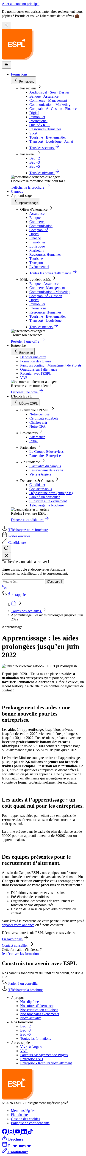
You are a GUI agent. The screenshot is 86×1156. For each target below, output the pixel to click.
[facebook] (5, 1133)
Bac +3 (34, 162)
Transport (36, 263)
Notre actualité (30, 1018)
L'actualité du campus (45, 466)
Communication (41, 226)
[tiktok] (30, 1133)
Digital (34, 113)
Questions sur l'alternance (38, 369)
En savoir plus (12, 939)
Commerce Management (47, 288)
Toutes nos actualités (26, 611)
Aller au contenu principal (20, 4)
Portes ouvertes (19, 536)
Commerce (37, 222)
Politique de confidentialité (30, 1123)
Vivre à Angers (40, 474)
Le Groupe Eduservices (46, 451)
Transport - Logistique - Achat (51, 141)
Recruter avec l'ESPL (35, 373)
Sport (33, 133)
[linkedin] (24, 1133)
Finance (35, 238)
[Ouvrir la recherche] (6, 548)
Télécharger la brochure (46, 505)
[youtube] (18, 1133)
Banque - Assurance (43, 96)
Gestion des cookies (25, 1119)
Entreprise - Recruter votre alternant (46, 1063)
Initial (33, 441)
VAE (24, 377)
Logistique (37, 246)
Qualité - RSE (39, 125)
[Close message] (6, 25)
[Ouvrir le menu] (6, 65)
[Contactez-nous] (4, 588)
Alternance (37, 437)
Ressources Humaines (45, 129)
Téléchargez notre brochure (28, 530)
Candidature (17, 542)
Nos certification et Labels (39, 1010)
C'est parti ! (54, 581)
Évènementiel (39, 267)
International (38, 121)
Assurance (36, 213)
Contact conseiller (15, 945)
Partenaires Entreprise (45, 456)
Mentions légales (23, 1111)
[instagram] (11, 1133)
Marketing (36, 250)
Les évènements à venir (46, 470)
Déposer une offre (33, 357)
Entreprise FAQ (31, 1059)
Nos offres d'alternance (36, 1006)
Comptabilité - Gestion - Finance (53, 109)
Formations (19, 74)
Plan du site (19, 1115)
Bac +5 (34, 166)
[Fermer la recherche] (6, 556)
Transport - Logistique (45, 320)
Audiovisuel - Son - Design (49, 92)
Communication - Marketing (49, 104)
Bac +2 (34, 158)
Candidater (37, 485)
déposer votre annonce (18, 925)
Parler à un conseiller (44, 497)
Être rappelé (17, 595)
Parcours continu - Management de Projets (50, 365)
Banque (35, 218)
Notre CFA (37, 426)
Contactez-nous (40, 489)
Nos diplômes (30, 1002)
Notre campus (39, 414)
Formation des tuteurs (35, 361)
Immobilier (37, 117)
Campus (17, 191)
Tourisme (36, 259)
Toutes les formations (35, 1038)
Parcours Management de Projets (44, 1055)
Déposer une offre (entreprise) (51, 493)
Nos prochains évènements (39, 1014)
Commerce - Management (48, 100)
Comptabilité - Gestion (45, 296)
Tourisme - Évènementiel (47, 137)
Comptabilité (38, 230)
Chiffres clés (38, 422)
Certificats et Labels (43, 418)
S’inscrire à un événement (48, 501)
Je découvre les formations (21, 954)
